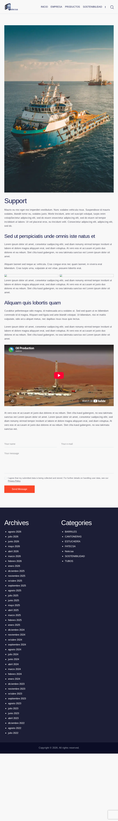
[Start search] (112, 7)
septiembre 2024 (17, 644)
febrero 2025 (15, 620)
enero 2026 (14, 566)
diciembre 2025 (16, 571)
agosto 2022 (14, 728)
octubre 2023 (15, 693)
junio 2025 (13, 600)
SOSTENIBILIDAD (75, 556)
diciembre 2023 (16, 684)
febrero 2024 (15, 674)
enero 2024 (14, 679)
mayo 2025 (14, 605)
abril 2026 (13, 551)
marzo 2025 (14, 615)
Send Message (19, 489)
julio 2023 (13, 708)
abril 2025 (13, 610)
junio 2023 (13, 713)
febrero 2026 (15, 561)
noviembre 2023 (16, 688)
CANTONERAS (73, 536)
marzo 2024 (14, 669)
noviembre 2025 (16, 576)
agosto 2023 (14, 703)
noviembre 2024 (16, 634)
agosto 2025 (14, 590)
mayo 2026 (14, 546)
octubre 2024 (15, 639)
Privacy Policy (14, 481)
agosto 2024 (14, 649)
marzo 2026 (14, 556)
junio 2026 (13, 541)
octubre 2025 (15, 580)
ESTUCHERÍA (72, 541)
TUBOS (69, 561)
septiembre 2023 (17, 698)
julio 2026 (13, 536)
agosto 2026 (14, 531)
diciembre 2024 (16, 629)
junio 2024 (13, 659)
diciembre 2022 (16, 723)
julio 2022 (13, 733)
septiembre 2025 (17, 585)
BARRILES (71, 531)
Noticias (69, 551)
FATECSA (70, 546)
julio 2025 (13, 595)
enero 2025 (14, 625)
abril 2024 (13, 664)
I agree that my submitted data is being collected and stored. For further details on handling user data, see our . (58, 479)
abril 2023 (13, 718)
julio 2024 (13, 654)
